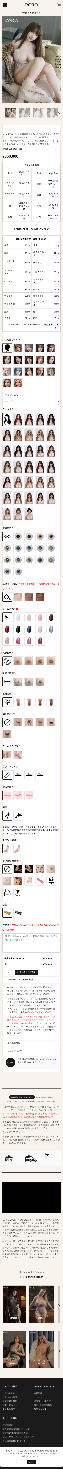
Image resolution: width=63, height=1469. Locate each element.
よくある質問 (8, 1409)
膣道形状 (7, 787)
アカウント (39, 1397)
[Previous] (4, 1305)
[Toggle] (5, 979)
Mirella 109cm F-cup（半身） (45, 1359)
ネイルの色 (8, 608)
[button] (5, 5)
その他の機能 (9, 860)
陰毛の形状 (8, 714)
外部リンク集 (40, 1409)
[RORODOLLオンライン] (31, 5)
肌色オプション (30, 586)
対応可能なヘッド (12, 339)
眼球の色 (7, 528)
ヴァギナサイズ (11, 766)
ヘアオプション (10, 395)
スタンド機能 (10, 840)
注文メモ (30, 927)
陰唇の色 (7, 693)
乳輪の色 (7, 652)
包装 (5, 904)
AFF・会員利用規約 (43, 1405)
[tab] (22, 1097)
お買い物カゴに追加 (26, 972)
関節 (5, 807)
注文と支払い (8, 1405)
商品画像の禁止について (14, 1440)
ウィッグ (7, 409)
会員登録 (38, 1393)
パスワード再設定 (42, 1401)
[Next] (59, 113)
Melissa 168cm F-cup (17, 1315)
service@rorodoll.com (46, 1058)
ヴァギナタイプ (11, 746)
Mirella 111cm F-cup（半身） (17, 1359)
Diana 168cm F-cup (45, 1315)
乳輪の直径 (8, 673)
